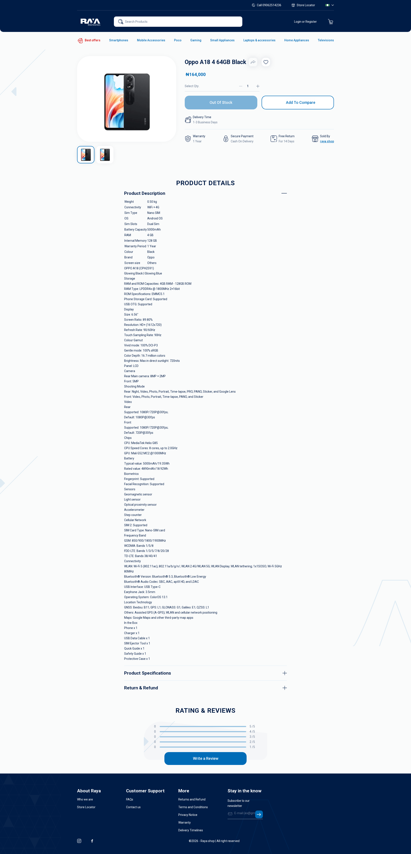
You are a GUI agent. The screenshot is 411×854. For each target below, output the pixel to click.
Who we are (85, 799)
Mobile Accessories (151, 40)
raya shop (327, 141)
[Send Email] (259, 814)
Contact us (133, 807)
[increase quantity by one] (257, 86)
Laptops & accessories (259, 40)
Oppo (151, 257)
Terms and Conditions (193, 807)
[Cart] (330, 21)
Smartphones (118, 40)
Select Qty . (192, 86)
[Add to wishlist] (266, 62)
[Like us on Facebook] (92, 841)
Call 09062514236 (269, 5)
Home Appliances (296, 40)
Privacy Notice (187, 815)
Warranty (184, 822)
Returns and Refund (192, 799)
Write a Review (205, 758)
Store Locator (306, 5)
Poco (178, 40)
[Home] (90, 21)
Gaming (195, 40)
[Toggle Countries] (329, 5)
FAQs (129, 799)
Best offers (92, 40)
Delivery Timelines (190, 830)
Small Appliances (222, 40)
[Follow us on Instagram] (79, 841)
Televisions (326, 40)
